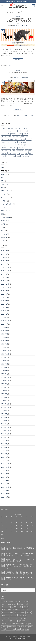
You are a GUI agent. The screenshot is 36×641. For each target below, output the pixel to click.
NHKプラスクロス (23, 128)
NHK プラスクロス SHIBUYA (9, 131)
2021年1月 (4, 374)
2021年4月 (4, 364)
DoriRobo (25, 25)
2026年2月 (4, 264)
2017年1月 (4, 484)
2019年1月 (4, 424)
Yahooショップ (5, 133)
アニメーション (6, 191)
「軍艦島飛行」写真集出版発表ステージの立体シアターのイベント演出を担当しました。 (20, 573)
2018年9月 (4, 437)
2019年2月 (4, 420)
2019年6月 (4, 417)
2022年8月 (4, 327)
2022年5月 (4, 334)
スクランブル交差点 (20, 139)
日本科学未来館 (12, 153)
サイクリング (24, 136)
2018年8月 (4, 440)
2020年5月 (4, 394)
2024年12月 (5, 284)
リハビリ (17, 145)
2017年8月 (4, 470)
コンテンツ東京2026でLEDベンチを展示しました (20, 548)
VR (18, 131)
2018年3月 (4, 454)
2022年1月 (4, 347)
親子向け (4, 237)
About (29, 636)
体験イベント (13, 147)
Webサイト (4, 184)
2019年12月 (5, 404)
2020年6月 (4, 390)
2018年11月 (5, 430)
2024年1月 (4, 304)
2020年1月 (4, 400)
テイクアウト (26, 115)
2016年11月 (5, 487)
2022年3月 (4, 340)
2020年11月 (5, 377)
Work (10, 636)
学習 (30, 150)
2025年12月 (5, 267)
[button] (2, 5)
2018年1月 (4, 460)
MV (2, 177)
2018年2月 (4, 457)
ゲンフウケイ (15, 136)
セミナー (29, 139)
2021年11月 (5, 354)
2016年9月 (4, 490)
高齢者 (27, 156)
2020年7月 (4, 387)
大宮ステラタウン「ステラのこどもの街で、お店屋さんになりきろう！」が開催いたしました (20, 566)
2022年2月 (4, 344)
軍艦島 (18, 156)
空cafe (3, 156)
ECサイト (18, 16)
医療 (23, 147)
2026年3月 (4, 261)
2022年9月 (4, 324)
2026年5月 (4, 254)
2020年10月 (5, 380)
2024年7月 (4, 297)
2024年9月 (4, 291)
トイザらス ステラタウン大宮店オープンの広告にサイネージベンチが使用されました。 (20, 554)
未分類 (3, 224)
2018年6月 (4, 447)
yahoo (3, 187)
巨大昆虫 (4, 153)
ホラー (12, 145)
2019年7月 (4, 414)
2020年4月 (4, 397)
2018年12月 (5, 427)
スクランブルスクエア (7, 139)
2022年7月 (4, 330)
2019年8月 (4, 410)
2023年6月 (4, 307)
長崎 (23, 156)
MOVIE (3, 174)
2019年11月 (5, 407)
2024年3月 (4, 300)
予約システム (5, 147)
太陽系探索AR (20, 150)
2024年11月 (5, 287)
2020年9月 (4, 384)
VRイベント (24, 131)
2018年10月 (5, 434)
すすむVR (13, 133)
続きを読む (18, 59)
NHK (16, 128)
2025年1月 (4, 281)
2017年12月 (5, 463)
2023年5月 (4, 310)
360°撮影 (4, 128)
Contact (23, 636)
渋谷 (26, 153)
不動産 (3, 207)
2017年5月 (4, 480)
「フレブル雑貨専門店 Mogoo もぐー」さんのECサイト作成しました (18, 20)
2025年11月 (5, 271)
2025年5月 (4, 274)
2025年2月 (4, 277)
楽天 (22, 153)
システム (4, 201)
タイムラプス (5, 142)
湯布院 (30, 153)
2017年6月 (4, 477)
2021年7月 (4, 357)
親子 (14, 156)
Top (6, 636)
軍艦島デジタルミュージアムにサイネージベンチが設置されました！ (20, 560)
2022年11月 (5, 320)
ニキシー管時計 (23, 142)
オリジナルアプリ (6, 136)
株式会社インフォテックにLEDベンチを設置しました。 (20, 578)
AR (2, 167)
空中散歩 (9, 156)
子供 (26, 150)
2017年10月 (5, 467)
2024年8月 (4, 294)
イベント (26, 133)
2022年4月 (4, 337)
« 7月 (2, 538)
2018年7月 (4, 444)
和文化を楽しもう (6, 150)
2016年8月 (4, 494)
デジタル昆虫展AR (7, 204)
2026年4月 (4, 257)
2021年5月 (4, 360)
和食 (32, 115)
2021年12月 (5, 350)
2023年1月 (4, 317)
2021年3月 (4, 367)
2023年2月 (4, 314)
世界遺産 (23, 145)
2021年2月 (4, 370)
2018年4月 (4, 450)
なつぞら (19, 133)
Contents (16, 636)
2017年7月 (4, 473)
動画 (20, 147)
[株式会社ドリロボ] (18, 5)
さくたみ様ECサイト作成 (18, 72)
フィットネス (5, 145)
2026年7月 (4, 251)
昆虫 (18, 153)
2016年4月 (4, 497)
